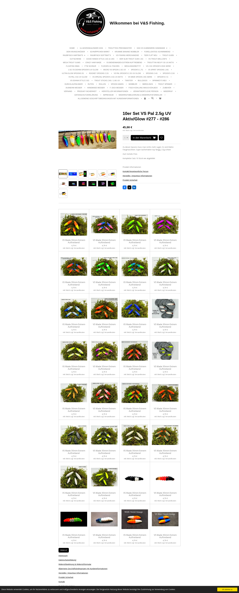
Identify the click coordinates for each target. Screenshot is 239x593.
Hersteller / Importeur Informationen (137, 176)
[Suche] (152, 98)
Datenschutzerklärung (67, 560)
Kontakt (62, 581)
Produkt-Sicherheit (130, 180)
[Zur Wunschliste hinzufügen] (161, 137)
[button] (63, 173)
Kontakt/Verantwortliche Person (135, 171)
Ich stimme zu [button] (227, 589)
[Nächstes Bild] (112, 139)
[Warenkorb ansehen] (160, 98)
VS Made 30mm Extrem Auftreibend (73, 241)
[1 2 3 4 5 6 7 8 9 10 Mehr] (126, 137)
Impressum (63, 555)
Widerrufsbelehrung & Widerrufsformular (75, 564)
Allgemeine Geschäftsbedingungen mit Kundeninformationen (83, 568)
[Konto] (145, 98)
